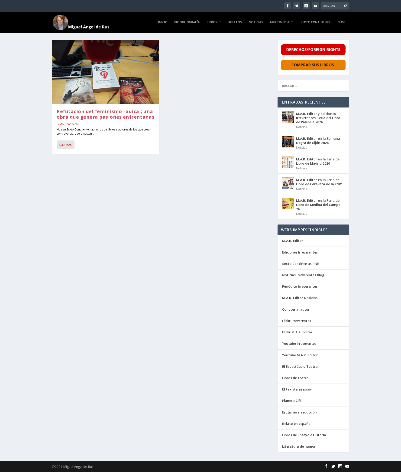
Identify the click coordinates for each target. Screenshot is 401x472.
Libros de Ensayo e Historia (304, 435)
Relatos (235, 22)
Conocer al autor (296, 309)
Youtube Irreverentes (299, 343)
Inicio (162, 22)
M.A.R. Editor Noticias (299, 298)
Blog (341, 22)
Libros (212, 22)
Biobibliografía (187, 22)
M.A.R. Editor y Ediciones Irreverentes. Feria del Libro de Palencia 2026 (318, 117)
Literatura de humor (299, 446)
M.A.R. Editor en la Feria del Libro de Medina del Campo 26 (318, 204)
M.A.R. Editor (292, 240)
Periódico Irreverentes (299, 286)
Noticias (256, 22)
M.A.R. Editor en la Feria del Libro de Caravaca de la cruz (319, 182)
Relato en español (296, 423)
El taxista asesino (296, 389)
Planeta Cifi (291, 400)
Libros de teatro (295, 378)
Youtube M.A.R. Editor (300, 355)
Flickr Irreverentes (296, 321)
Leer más (65, 145)
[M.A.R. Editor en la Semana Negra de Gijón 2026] (288, 141)
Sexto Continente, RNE (300, 263)
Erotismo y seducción (299, 412)
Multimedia (279, 22)
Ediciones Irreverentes (300, 252)
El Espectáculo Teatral (300, 366)
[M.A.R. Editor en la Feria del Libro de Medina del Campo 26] (288, 203)
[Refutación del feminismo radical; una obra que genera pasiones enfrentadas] (105, 72)
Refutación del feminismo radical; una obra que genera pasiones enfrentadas (105, 114)
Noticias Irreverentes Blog (303, 275)
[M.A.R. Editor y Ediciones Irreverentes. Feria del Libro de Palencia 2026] (288, 117)
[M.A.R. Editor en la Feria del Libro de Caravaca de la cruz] (288, 183)
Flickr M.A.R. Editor (297, 332)
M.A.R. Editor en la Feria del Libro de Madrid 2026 (318, 161)
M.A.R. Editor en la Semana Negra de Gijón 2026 (318, 140)
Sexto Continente (315, 22)
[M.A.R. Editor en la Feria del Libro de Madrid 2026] (288, 162)
